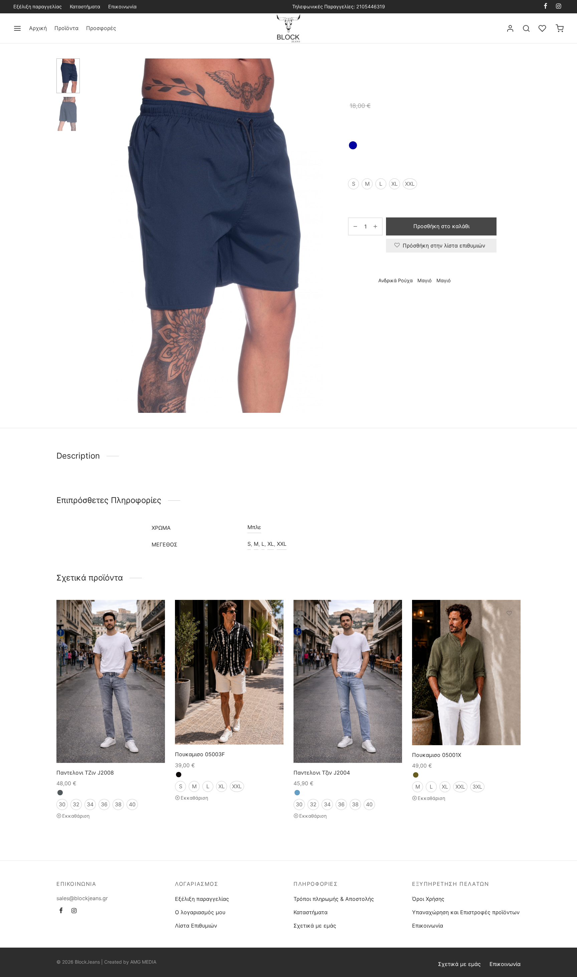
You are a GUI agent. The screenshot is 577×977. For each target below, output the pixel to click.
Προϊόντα (66, 28)
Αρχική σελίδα (364, 72)
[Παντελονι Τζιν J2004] (348, 681)
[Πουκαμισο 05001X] (466, 672)
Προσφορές (101, 28)
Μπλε (254, 527)
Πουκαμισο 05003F (200, 754)
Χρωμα (356, 126)
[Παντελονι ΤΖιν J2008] (110, 681)
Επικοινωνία (122, 6)
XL (270, 543)
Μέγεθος (359, 164)
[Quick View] (154, 645)
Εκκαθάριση (75, 815)
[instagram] (558, 6)
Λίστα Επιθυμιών (196, 925)
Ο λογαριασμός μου (200, 912)
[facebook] (545, 6)
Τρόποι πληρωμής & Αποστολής (334, 898)
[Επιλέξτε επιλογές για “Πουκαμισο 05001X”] (509, 628)
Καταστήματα (85, 6)
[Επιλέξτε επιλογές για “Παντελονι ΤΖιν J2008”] (154, 629)
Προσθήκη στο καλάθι (441, 226)
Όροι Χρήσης (428, 898)
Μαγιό (432, 72)
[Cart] (560, 28)
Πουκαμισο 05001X (436, 755)
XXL (281, 543)
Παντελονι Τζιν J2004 (322, 772)
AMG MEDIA (143, 962)
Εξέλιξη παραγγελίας (37, 6)
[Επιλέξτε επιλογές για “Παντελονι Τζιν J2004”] (391, 629)
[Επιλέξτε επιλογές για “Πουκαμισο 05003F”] (272, 628)
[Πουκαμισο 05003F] (229, 672)
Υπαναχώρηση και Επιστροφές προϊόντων (466, 912)
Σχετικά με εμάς (315, 925)
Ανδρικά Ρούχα (403, 72)
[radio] (353, 145)
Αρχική (38, 28)
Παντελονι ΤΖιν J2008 (85, 772)
